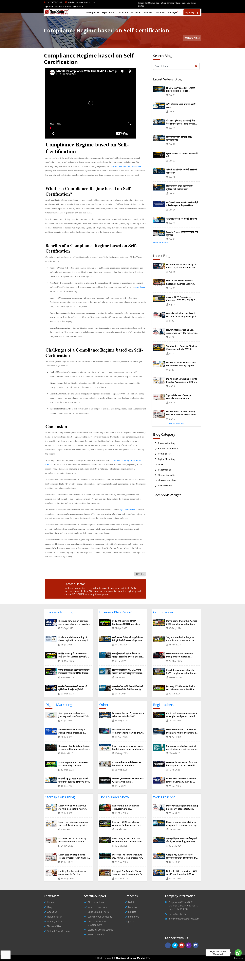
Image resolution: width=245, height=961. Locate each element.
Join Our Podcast (97, 934)
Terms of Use (54, 926)
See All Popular (160, 242)
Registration (108, 12)
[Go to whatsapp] (238, 952)
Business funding (166, 443)
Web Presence (165, 485)
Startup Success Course (100, 929)
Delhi (131, 902)
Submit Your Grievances (60, 931)
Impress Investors (97, 907)
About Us (52, 911)
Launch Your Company (100, 916)
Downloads (160, 12)
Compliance (122, 12)
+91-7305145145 (177, 913)
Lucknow (133, 907)
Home (190, 37)
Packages (174, 12)
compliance (140, 287)
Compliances (164, 453)
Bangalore (133, 916)
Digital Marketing (166, 459)
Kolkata (132, 911)
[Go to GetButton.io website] (238, 958)
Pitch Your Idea (96, 902)
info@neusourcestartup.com (184, 918)
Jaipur (131, 921)
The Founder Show (167, 480)
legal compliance (127, 509)
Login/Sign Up (191, 12)
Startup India (92, 12)
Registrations (164, 469)
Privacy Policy (54, 921)
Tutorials (147, 12)
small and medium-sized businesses (125, 166)
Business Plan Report (168, 448)
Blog (197, 37)
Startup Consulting (167, 474)
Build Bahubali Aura (98, 911)
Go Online (135, 12)
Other (161, 464)
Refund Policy (54, 916)
